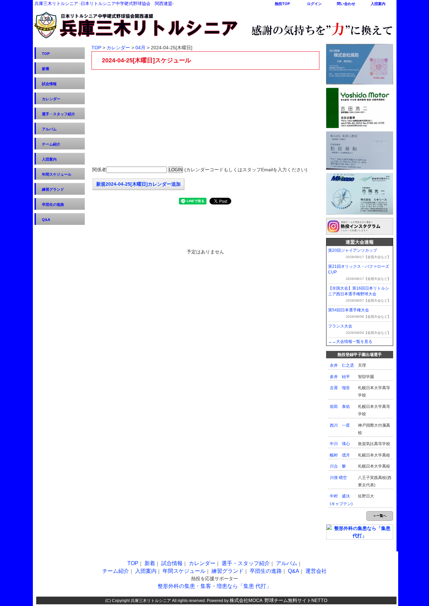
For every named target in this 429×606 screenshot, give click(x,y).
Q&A (46, 220)
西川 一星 (340, 425)
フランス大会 (340, 326)
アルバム (49, 129)
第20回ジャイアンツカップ (352, 250)
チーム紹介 (51, 144)
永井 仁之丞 (342, 365)
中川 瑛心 (340, 443)
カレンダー (51, 99)
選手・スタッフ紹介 (58, 114)
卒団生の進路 (53, 204)
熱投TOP (282, 4)
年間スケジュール (56, 174)
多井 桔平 (340, 376)
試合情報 (49, 84)
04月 (140, 47)
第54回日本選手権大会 (348, 310)
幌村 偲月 (340, 455)
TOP (46, 54)
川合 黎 (338, 466)
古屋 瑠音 (340, 387)
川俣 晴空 (338, 477)
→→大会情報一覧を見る (350, 341)
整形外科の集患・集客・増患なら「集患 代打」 (214, 586)
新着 (45, 69)
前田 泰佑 (340, 406)
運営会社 (316, 571)
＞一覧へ (379, 516)
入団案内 (378, 4)
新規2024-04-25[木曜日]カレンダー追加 (138, 184)
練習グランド (53, 189)
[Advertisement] (205, 118)
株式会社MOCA (246, 600)
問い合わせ (346, 4)
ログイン (314, 4)
